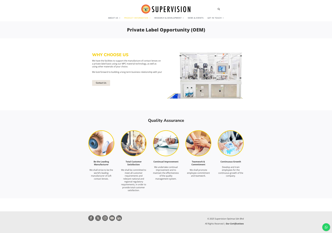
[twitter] (98, 218)
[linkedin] (119, 218)
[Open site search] (230, 9)
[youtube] (112, 218)
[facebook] (91, 218)
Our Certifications (235, 223)
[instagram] (105, 218)
